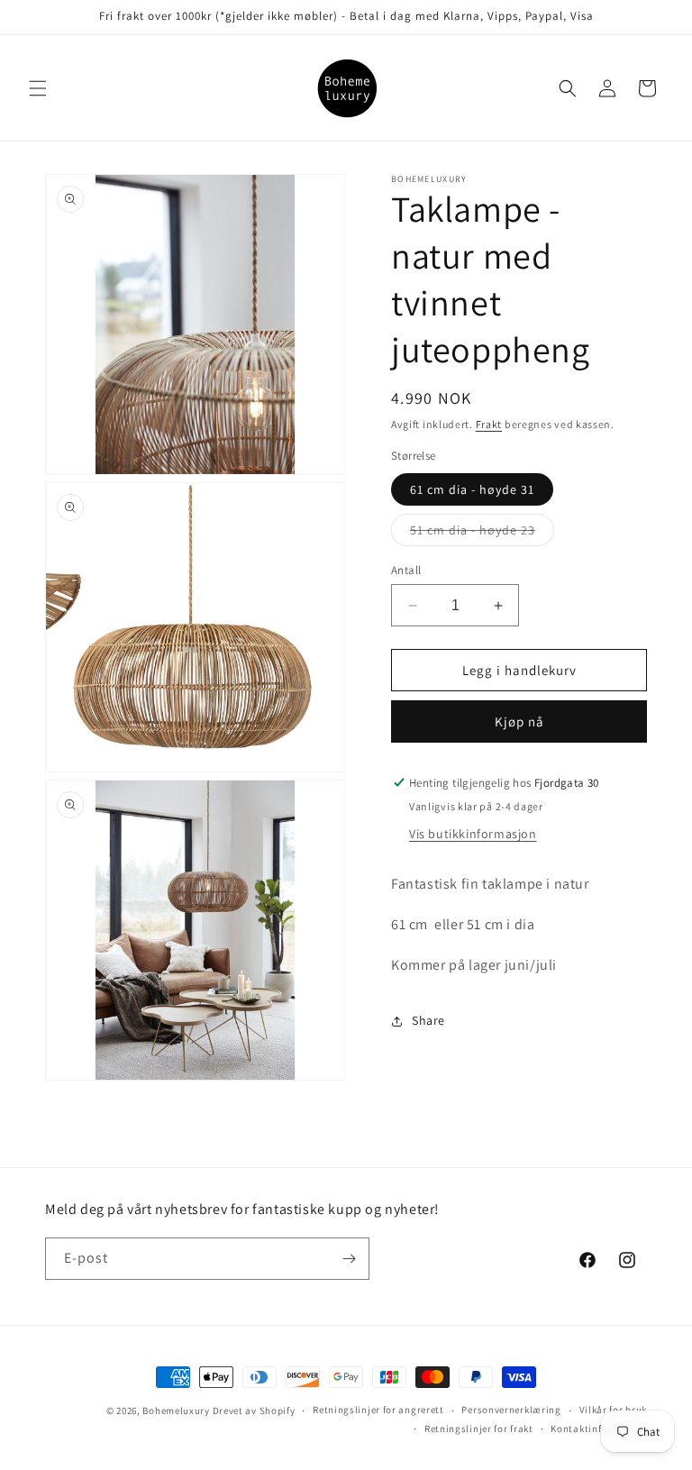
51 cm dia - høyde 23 (482, 533)
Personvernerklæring (510, 1409)
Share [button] (428, 1020)
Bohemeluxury (175, 1410)
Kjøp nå (519, 721)
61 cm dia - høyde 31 (472, 489)
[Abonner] (349, 1258)
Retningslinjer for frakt (478, 1428)
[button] (38, 88)
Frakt (489, 424)
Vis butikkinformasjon (473, 834)
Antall (406, 570)
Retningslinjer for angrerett (378, 1409)
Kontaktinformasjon (599, 1428)
